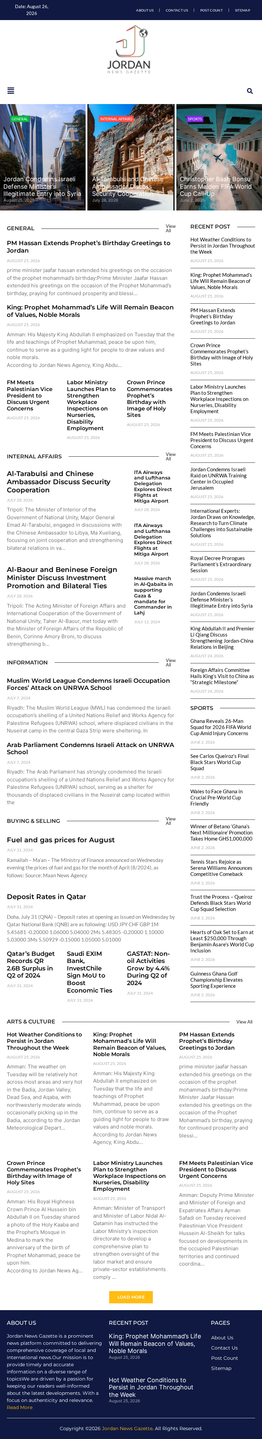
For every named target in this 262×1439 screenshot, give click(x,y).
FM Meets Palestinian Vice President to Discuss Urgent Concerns (30, 395)
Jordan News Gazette (127, 1428)
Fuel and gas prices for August (61, 840)
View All (171, 228)
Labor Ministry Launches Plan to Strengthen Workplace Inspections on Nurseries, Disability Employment (91, 405)
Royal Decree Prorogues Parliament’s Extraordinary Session (220, 564)
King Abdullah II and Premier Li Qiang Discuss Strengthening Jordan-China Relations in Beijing (222, 637)
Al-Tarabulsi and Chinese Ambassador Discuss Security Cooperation (127, 186)
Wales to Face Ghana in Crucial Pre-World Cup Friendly (216, 797)
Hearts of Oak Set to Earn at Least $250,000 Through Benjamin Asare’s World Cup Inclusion (222, 941)
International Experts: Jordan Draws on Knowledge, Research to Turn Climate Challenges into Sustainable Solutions (222, 523)
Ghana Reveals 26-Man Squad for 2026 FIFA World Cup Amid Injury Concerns (220, 727)
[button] (250, 91)
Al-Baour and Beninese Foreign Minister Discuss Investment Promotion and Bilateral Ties (62, 577)
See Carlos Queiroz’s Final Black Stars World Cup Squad (219, 762)
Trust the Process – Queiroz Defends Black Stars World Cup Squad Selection (221, 903)
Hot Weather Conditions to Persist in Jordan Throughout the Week (222, 245)
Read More (19, 1407)
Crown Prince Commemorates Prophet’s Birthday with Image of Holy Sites (149, 398)
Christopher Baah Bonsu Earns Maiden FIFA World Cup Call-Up (216, 186)
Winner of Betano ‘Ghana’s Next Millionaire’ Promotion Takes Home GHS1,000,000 (221, 832)
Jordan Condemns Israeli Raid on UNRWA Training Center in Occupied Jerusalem (218, 478)
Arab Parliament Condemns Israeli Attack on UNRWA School (90, 748)
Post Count (211, 10)
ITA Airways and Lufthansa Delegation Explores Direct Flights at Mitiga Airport (153, 486)
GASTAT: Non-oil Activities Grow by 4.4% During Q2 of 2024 (148, 968)
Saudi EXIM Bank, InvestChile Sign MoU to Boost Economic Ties (89, 972)
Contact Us (177, 10)
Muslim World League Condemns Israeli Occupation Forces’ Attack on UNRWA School (88, 684)
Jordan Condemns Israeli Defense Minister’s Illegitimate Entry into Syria (42, 186)
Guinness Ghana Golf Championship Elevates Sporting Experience (216, 979)
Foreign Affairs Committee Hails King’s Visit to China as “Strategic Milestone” (222, 676)
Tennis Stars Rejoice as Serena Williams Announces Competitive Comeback (221, 868)
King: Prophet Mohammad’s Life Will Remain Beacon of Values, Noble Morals (90, 311)
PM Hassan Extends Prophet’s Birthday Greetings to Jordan (89, 246)
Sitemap (242, 10)
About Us (144, 10)
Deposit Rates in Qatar (46, 897)
